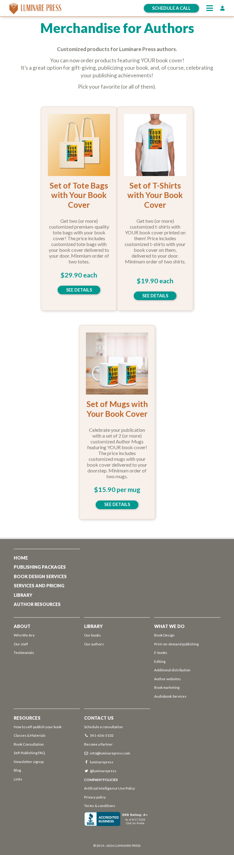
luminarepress (101, 762)
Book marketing (166, 687)
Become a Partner (98, 744)
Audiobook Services (170, 696)
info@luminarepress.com (110, 753)
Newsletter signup (29, 761)
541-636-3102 (102, 735)
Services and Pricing (39, 585)
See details (79, 289)
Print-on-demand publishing (176, 644)
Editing (159, 661)
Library (23, 595)
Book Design (164, 635)
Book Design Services (40, 576)
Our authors (94, 644)
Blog (17, 770)
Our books (92, 635)
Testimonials (24, 652)
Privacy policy (95, 797)
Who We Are (24, 635)
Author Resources (37, 604)
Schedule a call (171, 8)
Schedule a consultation (103, 727)
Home (21, 557)
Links (18, 779)
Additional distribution (172, 670)
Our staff (21, 644)
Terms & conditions (99, 805)
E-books (160, 652)
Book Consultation (29, 744)
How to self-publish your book (38, 727)
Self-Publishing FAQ (29, 752)
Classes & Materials (30, 735)
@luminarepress (103, 771)
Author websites (167, 679)
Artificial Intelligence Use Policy (110, 788)
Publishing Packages (40, 567)
